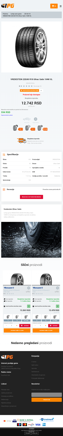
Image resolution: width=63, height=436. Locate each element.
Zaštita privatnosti (6, 393)
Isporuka (34, 368)
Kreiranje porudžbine (7, 396)
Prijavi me (46, 399)
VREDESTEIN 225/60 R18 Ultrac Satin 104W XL (17, 16)
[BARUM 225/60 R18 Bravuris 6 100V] (46, 277)
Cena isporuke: (9, 299)
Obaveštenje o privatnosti (8, 406)
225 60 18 (27, 14)
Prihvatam (27, 433)
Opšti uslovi (35, 365)
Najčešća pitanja (6, 403)
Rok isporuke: (9, 301)
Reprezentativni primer (7, 115)
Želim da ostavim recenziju (31, 197)
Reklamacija (4, 399)
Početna (5, 14)
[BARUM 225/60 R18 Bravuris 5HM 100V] (17, 277)
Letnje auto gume (16, 14)
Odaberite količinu (8, 323)
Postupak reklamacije (38, 378)
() (55, 6)
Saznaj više (35, 433)
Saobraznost (35, 372)
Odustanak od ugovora (38, 375)
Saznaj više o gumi (17, 330)
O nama (34, 362)
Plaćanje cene (5, 390)
